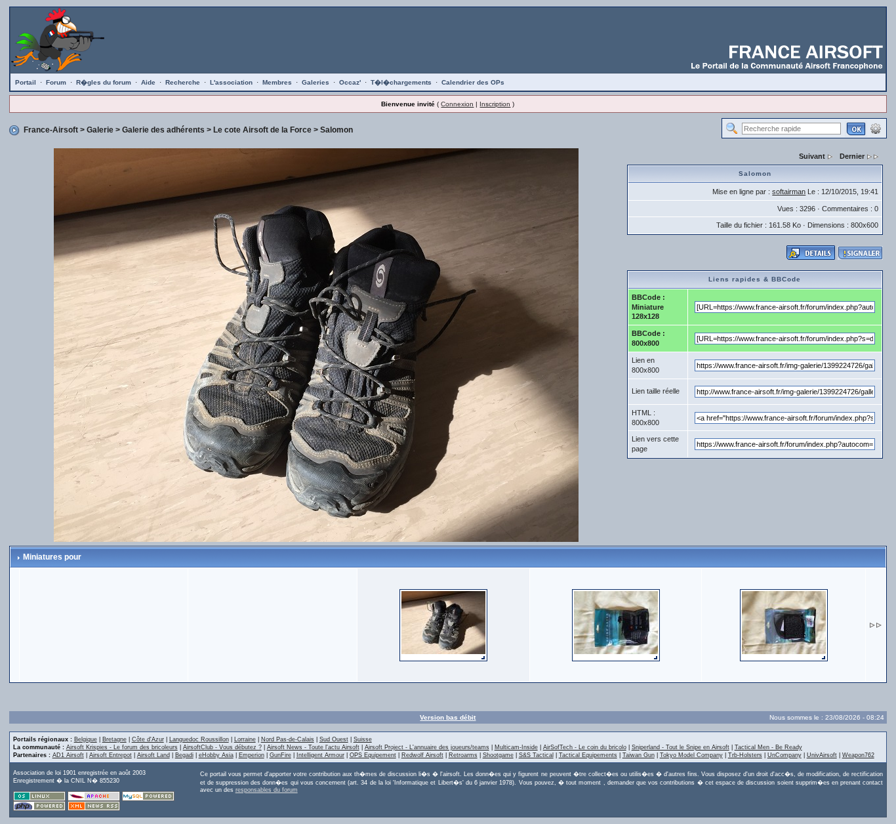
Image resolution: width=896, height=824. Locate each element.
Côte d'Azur (148, 739)
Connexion (457, 104)
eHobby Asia (216, 755)
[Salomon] (443, 624)
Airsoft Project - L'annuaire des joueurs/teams (427, 747)
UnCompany (784, 755)
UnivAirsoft (822, 755)
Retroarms (463, 755)
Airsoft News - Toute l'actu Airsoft (313, 747)
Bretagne (114, 739)
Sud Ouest (333, 739)
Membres (277, 82)
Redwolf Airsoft (422, 755)
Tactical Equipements (588, 755)
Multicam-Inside (516, 747)
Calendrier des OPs (472, 82)
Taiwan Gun (638, 755)
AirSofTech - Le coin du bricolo (584, 747)
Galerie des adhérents (163, 129)
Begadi (184, 755)
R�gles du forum (103, 82)
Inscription (494, 104)
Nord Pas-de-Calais (287, 739)
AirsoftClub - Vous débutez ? (222, 747)
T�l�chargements (401, 82)
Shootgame (498, 755)
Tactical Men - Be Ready (768, 747)
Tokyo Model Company (691, 755)
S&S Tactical (536, 755)
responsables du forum (266, 790)
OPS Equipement (373, 755)
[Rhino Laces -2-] (616, 624)
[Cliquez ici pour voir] (811, 252)
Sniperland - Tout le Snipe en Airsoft (680, 747)
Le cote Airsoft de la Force (262, 129)
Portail (25, 82)
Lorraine (245, 739)
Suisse (363, 739)
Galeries (315, 82)
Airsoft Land (153, 755)
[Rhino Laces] (784, 624)
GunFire (280, 755)
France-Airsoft (51, 129)
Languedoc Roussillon (199, 739)
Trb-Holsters (745, 755)
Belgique (85, 739)
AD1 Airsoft (68, 755)
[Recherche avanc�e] (875, 128)
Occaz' (350, 82)
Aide (148, 82)
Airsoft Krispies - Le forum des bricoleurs (122, 747)
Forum (56, 82)
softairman (788, 192)
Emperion (251, 755)
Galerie (100, 129)
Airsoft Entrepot (110, 755)
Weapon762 (858, 755)
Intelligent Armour (320, 755)
